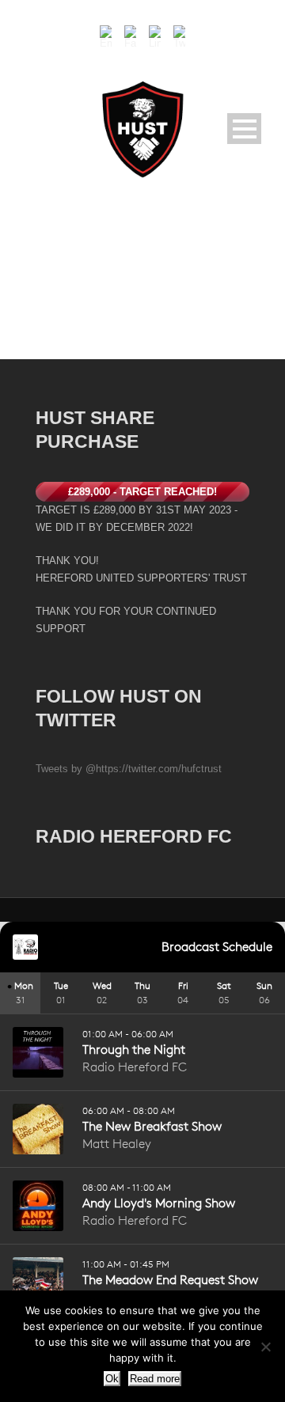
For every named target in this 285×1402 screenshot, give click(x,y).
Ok (112, 1379)
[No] (265, 1347)
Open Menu (244, 128)
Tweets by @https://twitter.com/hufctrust (129, 769)
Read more (155, 1379)
